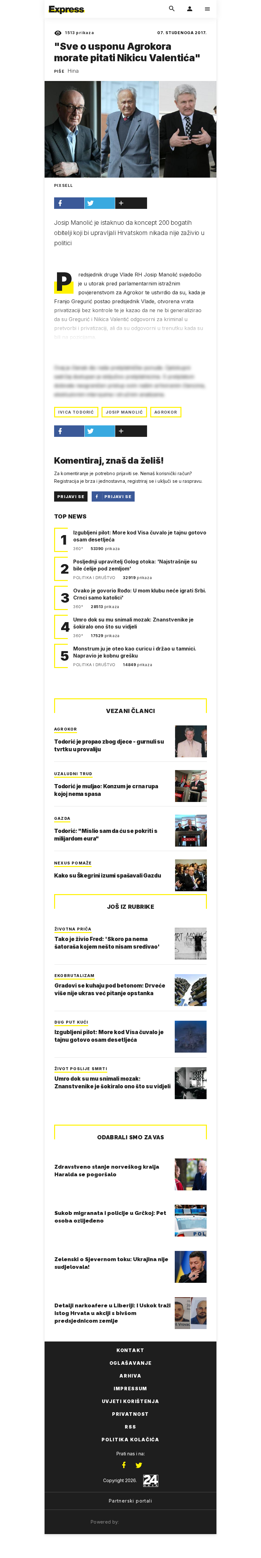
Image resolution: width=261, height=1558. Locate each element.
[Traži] (172, 9)
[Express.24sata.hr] (66, 4)
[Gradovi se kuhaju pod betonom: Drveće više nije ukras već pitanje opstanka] (191, 990)
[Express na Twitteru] (138, 1465)
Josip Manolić (124, 412)
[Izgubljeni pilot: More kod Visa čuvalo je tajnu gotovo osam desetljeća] (191, 1037)
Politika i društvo (94, 577)
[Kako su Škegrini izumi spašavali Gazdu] (191, 875)
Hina (73, 71)
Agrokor (165, 412)
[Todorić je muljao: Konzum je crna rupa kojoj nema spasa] (191, 786)
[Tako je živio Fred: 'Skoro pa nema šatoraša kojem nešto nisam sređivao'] (191, 943)
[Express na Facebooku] (123, 1465)
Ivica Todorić (76, 412)
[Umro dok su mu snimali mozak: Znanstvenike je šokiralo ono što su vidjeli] (191, 1083)
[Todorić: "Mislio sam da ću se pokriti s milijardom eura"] (191, 831)
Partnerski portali (130, 1500)
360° (78, 548)
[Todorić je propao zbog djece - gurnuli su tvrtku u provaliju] (191, 741)
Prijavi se (70, 496)
